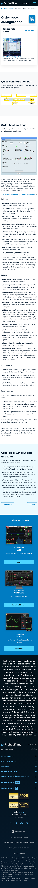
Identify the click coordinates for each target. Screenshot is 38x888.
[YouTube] (21, 823)
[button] (19, 777)
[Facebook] (16, 823)
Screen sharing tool (20, 831)
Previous (8, 505)
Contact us (33, 749)
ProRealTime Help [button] (9, 771)
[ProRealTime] (9, 3)
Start (19, 562)
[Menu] (34, 3)
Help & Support (8, 8)
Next (31, 505)
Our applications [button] (8, 761)
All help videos (30, 30)
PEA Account (27, 3)
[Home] (11, 744)
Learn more (19, 649)
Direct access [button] (7, 756)
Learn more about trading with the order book (18, 195)
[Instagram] (26, 823)
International (8, 750)
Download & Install (19, 605)
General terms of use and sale (19, 837)
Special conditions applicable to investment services (19, 842)
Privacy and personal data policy (19, 848)
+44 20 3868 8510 (30, 745)
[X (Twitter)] (11, 823)
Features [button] (5, 766)
